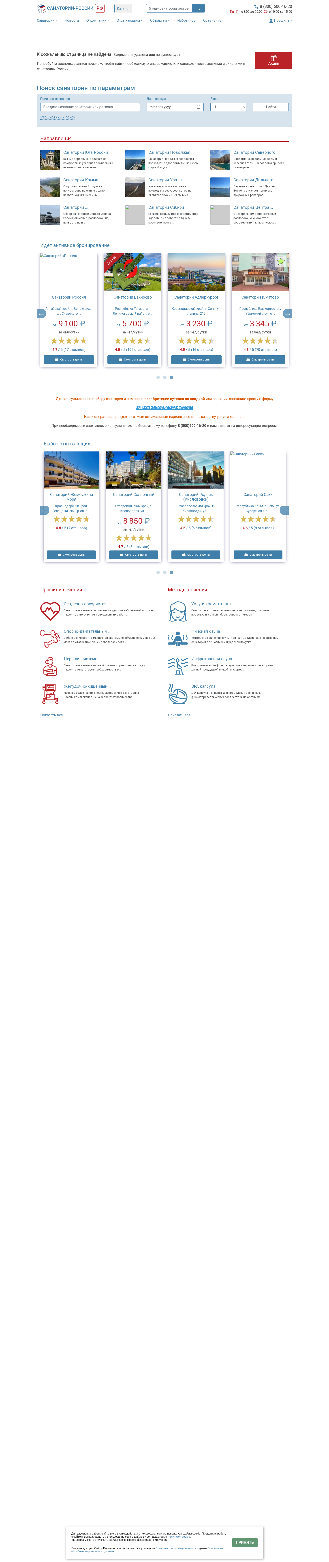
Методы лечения (187, 589)
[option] (69, 310)
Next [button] (287, 313)
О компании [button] (96, 20)
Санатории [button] (45, 20)
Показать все (51, 715)
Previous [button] (41, 313)
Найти (271, 107)
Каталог (123, 8)
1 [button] (158, 377)
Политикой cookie (178, 1536)
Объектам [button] (158, 20)
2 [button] (164, 377)
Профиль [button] (281, 20)
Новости (72, 20)
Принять (245, 1542)
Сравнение (212, 20)
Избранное (186, 20)
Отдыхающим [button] (128, 20)
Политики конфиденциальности (176, 1548)
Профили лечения (61, 589)
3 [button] (171, 377)
